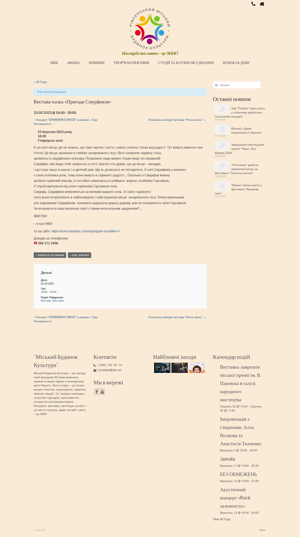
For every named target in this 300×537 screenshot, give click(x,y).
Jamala (227, 459)
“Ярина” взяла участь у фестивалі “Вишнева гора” (238, 189)
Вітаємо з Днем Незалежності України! (246, 130)
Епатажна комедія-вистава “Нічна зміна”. (177, 119)
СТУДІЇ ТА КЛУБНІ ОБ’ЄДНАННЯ (186, 62)
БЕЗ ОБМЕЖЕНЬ (238, 474)
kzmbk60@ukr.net (109, 370)
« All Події (40, 82)
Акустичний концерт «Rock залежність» (235, 497)
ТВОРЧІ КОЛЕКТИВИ (131, 62)
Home (262, 530)
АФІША (73, 62)
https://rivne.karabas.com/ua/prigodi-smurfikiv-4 (85, 231)
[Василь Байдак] (196, 368)
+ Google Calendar (50, 255)
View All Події (221, 519)
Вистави (46, 300)
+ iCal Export (79, 255)
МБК (54, 62)
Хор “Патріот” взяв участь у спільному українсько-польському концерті (240, 112)
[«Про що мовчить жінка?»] (179, 368)
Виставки (58, 300)
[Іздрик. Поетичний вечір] (161, 368)
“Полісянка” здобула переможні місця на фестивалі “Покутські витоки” (236, 169)
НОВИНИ (96, 62)
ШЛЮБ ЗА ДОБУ (236, 62)
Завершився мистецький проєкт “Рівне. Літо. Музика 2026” (239, 148)
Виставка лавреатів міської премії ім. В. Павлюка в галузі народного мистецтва (240, 383)
